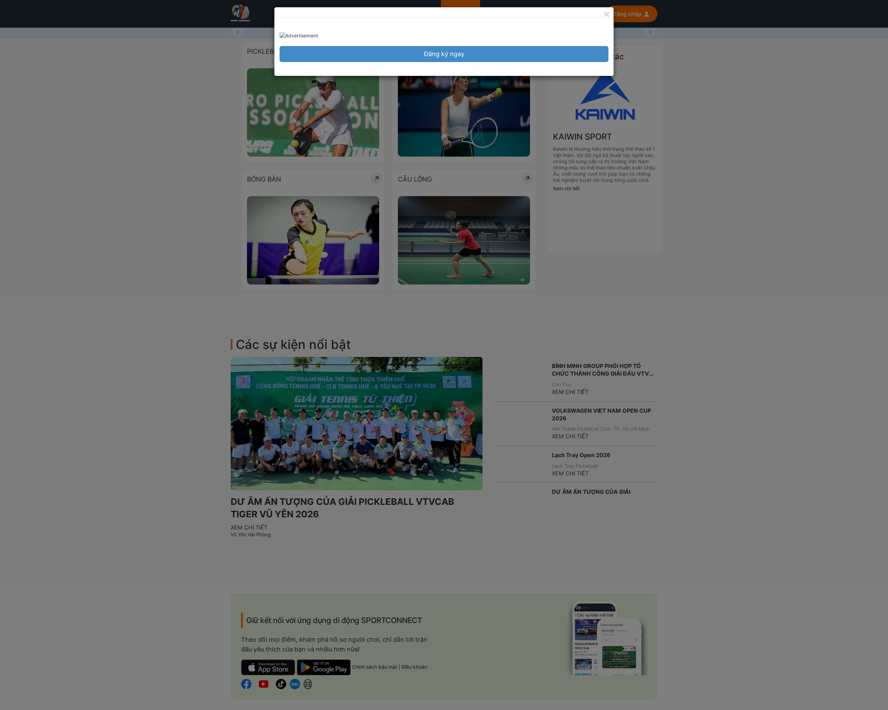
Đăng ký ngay (444, 54)
